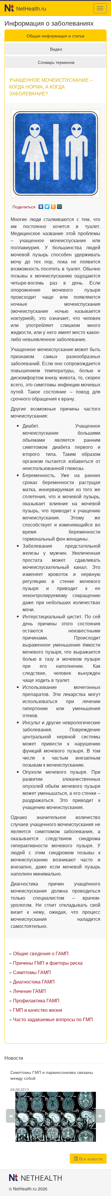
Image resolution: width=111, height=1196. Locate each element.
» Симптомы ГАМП (30, 972)
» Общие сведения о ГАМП (39, 953)
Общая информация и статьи (55, 36)
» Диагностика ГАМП (32, 981)
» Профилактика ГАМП (34, 1000)
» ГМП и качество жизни (35, 1009)
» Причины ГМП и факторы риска (46, 962)
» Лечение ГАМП (27, 991)
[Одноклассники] (53, 205)
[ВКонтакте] (41, 205)
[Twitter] (47, 205)
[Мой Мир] (60, 205)
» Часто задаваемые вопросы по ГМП (51, 1019)
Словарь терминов (56, 62)
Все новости (90, 1159)
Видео (56, 49)
